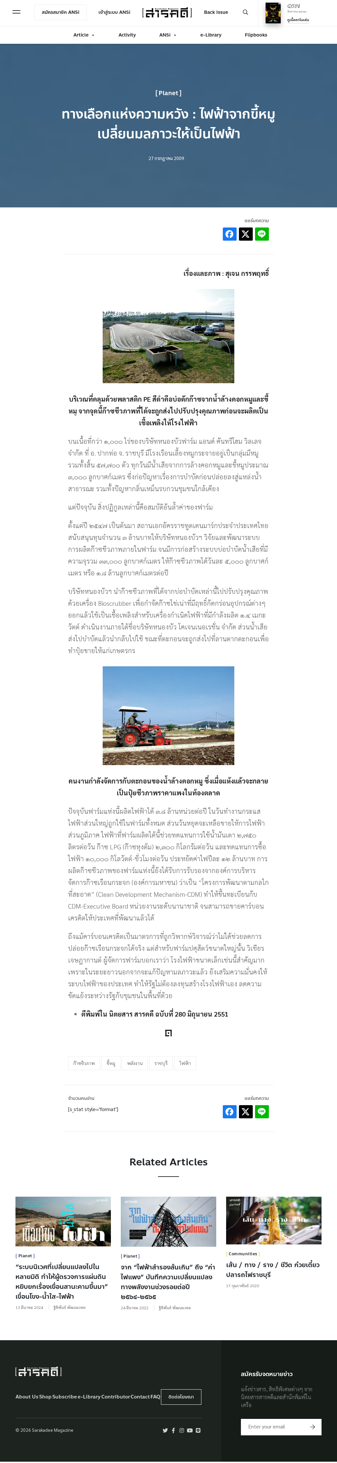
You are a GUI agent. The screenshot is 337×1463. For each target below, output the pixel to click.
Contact (140, 1397)
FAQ (155, 1397)
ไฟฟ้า (185, 1063)
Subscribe (64, 1397)
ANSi (164, 35)
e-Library (210, 35)
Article (81, 35)
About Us (27, 1397)
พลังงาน (135, 1063)
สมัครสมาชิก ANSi (60, 12)
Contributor (115, 1397)
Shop (45, 1397)
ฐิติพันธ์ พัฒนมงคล (70, 1307)
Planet (168, 93)
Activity (127, 35)
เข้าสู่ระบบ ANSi (114, 12)
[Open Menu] (16, 11)
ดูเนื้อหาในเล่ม (298, 20)
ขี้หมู (111, 1063)
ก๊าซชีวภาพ (84, 1063)
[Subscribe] (312, 1427)
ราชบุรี (161, 1063)
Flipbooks (256, 35)
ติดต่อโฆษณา (181, 1397)
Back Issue (216, 12)
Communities (243, 1254)
